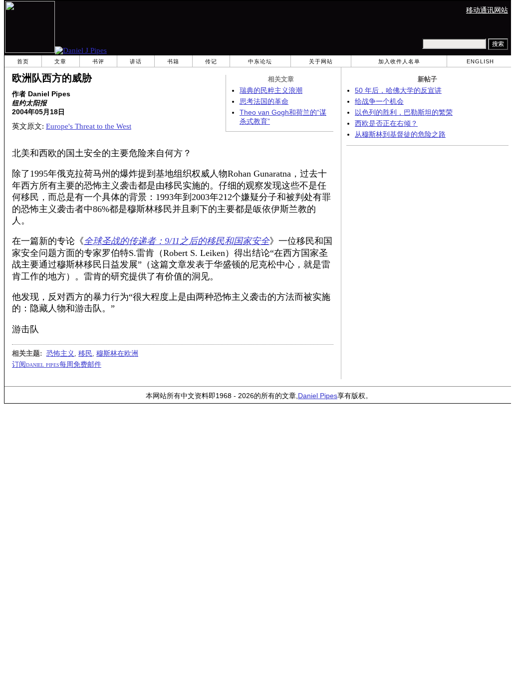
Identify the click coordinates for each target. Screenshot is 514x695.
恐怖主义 (60, 353)
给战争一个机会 (379, 101)
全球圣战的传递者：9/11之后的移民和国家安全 (176, 241)
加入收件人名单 (399, 61)
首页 (23, 61)
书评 (98, 61)
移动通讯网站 (487, 10)
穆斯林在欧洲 (117, 353)
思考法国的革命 (264, 101)
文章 (60, 61)
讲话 (136, 61)
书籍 (173, 61)
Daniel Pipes (317, 396)
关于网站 (321, 61)
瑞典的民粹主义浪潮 (271, 90)
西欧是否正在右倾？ (386, 123)
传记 (211, 61)
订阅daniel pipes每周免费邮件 (56, 364)
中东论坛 (260, 61)
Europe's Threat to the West (88, 126)
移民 (85, 353)
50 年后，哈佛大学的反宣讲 (398, 90)
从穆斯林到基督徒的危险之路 (400, 134)
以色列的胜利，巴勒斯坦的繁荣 (404, 112)
